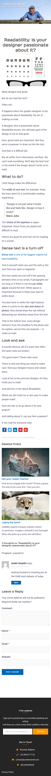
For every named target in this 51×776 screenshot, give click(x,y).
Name (6, 630)
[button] (4, 430)
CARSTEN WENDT (15, 4)
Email (5, 643)
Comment (7, 608)
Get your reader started (15, 479)
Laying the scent (11, 522)
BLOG (46, 4)
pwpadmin (18, 553)
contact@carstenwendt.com (27, 760)
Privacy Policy (8, 772)
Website (6, 656)
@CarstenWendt (27, 765)
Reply (16, 583)
